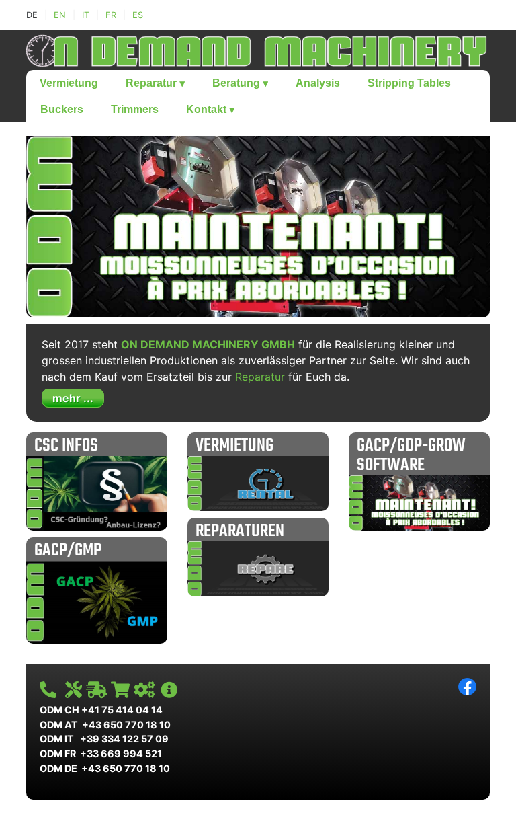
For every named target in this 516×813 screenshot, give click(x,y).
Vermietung (69, 83)
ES (137, 15)
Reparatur (155, 83)
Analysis (318, 83)
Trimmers (135, 109)
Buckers (61, 109)
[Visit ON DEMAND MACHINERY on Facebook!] (467, 685)
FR (110, 15)
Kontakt (210, 109)
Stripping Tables (409, 83)
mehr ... (72, 398)
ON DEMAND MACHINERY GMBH (208, 344)
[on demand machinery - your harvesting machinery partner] (258, 49)
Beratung (240, 83)
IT (85, 15)
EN (60, 15)
